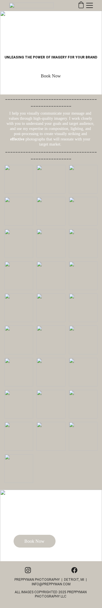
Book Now (51, 75)
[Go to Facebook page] (74, 570)
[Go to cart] (81, 5)
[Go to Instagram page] (28, 570)
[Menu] (89, 5)
